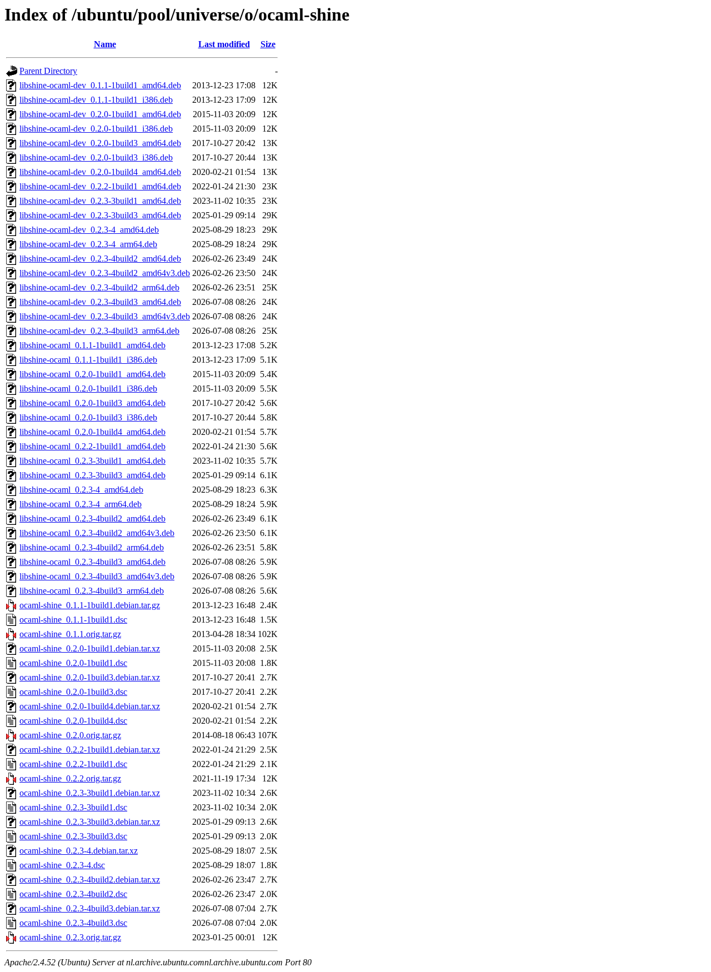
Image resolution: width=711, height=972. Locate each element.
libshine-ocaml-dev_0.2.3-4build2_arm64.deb (99, 287)
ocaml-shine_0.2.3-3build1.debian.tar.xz (89, 793)
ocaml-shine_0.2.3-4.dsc (62, 865)
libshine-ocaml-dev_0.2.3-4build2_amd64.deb (100, 258)
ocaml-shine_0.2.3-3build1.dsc (73, 807)
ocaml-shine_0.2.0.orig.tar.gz (70, 735)
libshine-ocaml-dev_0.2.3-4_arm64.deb (88, 244)
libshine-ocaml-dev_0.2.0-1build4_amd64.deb (100, 172)
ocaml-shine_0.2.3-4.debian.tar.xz (78, 850)
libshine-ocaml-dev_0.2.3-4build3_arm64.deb (99, 330)
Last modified (224, 44)
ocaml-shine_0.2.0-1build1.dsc (73, 663)
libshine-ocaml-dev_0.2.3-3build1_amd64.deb (100, 201)
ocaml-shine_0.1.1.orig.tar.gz (70, 634)
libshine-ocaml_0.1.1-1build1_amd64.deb (92, 345)
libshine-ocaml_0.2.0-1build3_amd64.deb (92, 403)
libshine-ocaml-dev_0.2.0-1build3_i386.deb (96, 157)
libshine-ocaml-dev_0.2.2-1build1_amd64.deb (100, 186)
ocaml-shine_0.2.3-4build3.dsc (73, 923)
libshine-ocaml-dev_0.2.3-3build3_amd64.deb (100, 215)
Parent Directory (48, 71)
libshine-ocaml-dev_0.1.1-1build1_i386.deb (96, 99)
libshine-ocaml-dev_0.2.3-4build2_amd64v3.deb (104, 273)
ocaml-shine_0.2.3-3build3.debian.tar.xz (89, 821)
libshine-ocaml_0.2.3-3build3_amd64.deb (92, 475)
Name (105, 44)
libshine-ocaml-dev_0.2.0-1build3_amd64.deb (100, 143)
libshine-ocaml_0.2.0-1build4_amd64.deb (92, 432)
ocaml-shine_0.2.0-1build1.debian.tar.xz (89, 648)
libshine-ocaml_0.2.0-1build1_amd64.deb (92, 374)
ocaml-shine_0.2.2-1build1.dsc (73, 764)
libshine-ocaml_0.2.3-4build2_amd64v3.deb (96, 533)
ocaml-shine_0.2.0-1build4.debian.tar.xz (89, 706)
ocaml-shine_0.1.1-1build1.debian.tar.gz (89, 605)
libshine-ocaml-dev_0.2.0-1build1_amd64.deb (100, 114)
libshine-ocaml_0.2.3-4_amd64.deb (81, 489)
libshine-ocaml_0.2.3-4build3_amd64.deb (92, 562)
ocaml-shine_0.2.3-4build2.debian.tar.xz (89, 879)
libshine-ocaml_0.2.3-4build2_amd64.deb (92, 518)
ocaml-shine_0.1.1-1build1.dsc (73, 619)
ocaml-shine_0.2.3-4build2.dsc (73, 894)
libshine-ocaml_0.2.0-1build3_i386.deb (88, 417)
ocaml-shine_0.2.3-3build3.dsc (73, 836)
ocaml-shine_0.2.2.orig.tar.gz (70, 778)
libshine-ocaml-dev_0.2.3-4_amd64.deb (89, 229)
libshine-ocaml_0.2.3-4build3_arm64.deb (91, 590)
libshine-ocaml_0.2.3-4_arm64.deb (80, 504)
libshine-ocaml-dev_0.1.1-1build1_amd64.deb (100, 85)
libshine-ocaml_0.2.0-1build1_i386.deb (88, 388)
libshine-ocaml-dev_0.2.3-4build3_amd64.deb (100, 302)
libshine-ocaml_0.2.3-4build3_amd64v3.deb (96, 576)
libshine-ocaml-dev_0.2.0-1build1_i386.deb (96, 128)
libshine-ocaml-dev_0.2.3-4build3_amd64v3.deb (104, 316)
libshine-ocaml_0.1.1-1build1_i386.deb (88, 359)
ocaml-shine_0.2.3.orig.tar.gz (70, 937)
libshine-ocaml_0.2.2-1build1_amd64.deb (92, 446)
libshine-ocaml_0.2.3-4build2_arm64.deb (91, 547)
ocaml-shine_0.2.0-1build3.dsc (73, 692)
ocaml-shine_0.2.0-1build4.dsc (73, 720)
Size (268, 44)
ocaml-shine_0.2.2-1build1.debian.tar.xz (89, 749)
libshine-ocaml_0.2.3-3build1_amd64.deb (92, 460)
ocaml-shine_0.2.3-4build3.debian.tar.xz (89, 908)
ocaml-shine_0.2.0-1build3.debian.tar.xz (89, 677)
